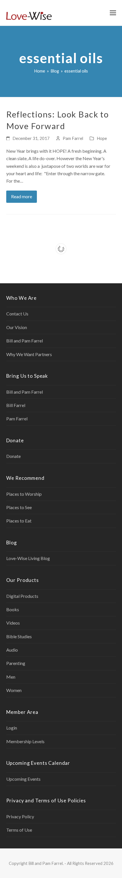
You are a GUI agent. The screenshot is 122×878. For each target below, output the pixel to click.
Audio (12, 649)
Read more (21, 196)
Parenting (15, 663)
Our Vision (16, 327)
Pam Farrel (73, 138)
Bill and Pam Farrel (24, 340)
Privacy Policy (20, 816)
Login (11, 727)
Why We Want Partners (29, 354)
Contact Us (17, 313)
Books (12, 609)
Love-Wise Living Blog (28, 558)
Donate (13, 456)
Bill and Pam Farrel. (46, 863)
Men (10, 676)
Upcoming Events (23, 779)
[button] (113, 13)
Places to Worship (24, 494)
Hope (102, 138)
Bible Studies (19, 636)
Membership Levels (25, 741)
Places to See (19, 507)
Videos (13, 622)
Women (14, 690)
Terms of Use (19, 829)
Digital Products (22, 596)
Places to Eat (18, 520)
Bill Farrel (15, 405)
